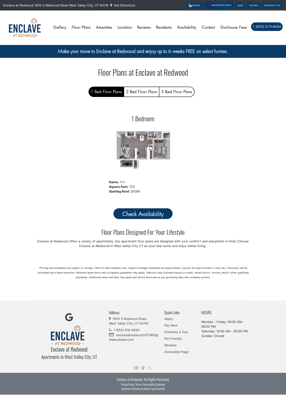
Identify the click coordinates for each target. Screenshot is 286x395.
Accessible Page (176, 352)
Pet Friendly (173, 338)
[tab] (106, 92)
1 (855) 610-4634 (125, 330)
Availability (186, 27)
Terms (138, 384)
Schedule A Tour (272, 5)
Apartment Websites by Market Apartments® (143, 389)
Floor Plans (81, 27)
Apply (240, 5)
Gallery (59, 27)
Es (195, 5)
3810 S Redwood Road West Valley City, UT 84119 (71, 5)
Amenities (104, 27)
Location (125, 27)
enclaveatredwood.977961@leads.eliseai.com (133, 337)
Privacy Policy (127, 384)
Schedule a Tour (176, 332)
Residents (164, 27)
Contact (208, 27)
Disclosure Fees (234, 27)
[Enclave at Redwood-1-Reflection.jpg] (143, 149)
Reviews (144, 27)
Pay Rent (253, 5)
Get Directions (124, 5)
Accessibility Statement (154, 384)
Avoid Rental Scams (221, 5)
